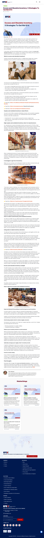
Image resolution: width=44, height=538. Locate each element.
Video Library (25, 464)
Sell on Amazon (7, 491)
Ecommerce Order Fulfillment (9, 477)
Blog (23, 462)
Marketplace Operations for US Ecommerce (12, 493)
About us (5, 462)
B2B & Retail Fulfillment (8, 481)
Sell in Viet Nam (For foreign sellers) (10, 487)
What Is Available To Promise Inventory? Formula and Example (31, 398)
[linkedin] (12, 37)
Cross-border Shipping (8, 479)
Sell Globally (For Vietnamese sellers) (10, 489)
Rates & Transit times (7, 499)
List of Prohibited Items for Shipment (29, 473)
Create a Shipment (7, 497)
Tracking (5, 503)
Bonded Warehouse (7, 483)
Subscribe (20, 519)
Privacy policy (25, 471)
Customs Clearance (7, 485)
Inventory (5, 5)
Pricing (5, 464)
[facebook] (9, 37)
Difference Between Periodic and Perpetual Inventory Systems (11, 398)
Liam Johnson (6, 11)
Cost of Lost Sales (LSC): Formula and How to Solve (12, 422)
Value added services (8, 501)
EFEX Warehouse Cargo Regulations (29, 469)
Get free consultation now (32, 456)
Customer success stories (27, 467)
